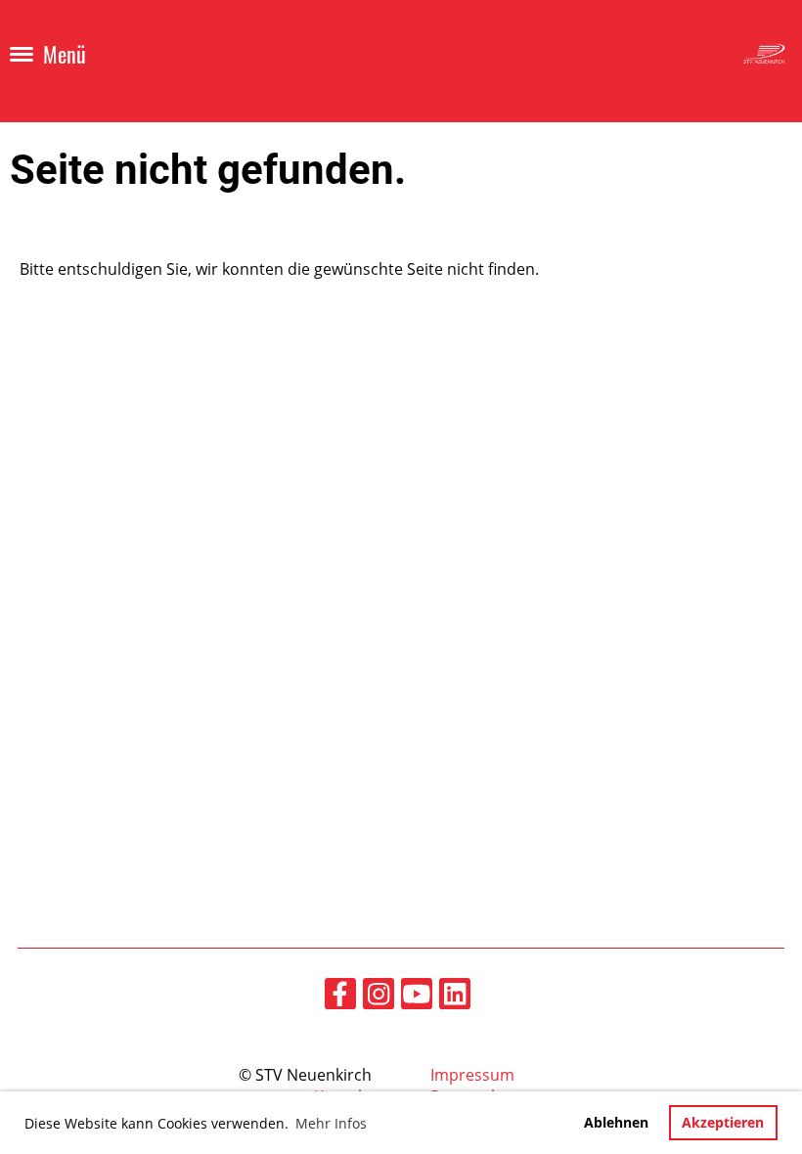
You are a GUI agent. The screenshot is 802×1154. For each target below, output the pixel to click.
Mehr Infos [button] (331, 1123)
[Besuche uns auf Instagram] (378, 997)
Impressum (472, 1075)
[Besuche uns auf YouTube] (416, 997)
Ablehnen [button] (616, 1122)
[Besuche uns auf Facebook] (340, 997)
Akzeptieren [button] (723, 1122)
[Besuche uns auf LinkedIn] (454, 997)
